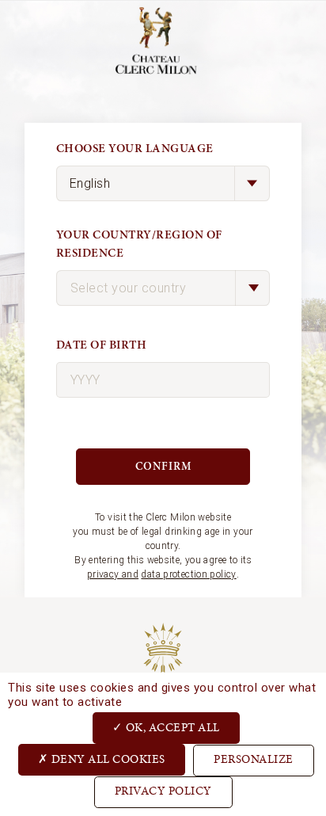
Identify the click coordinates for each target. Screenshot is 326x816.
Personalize (254, 760)
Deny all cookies (106, 760)
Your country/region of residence (139, 244)
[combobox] (163, 288)
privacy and (112, 574)
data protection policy (188, 574)
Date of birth (101, 345)
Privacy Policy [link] (163, 792)
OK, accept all (171, 728)
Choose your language (135, 148)
